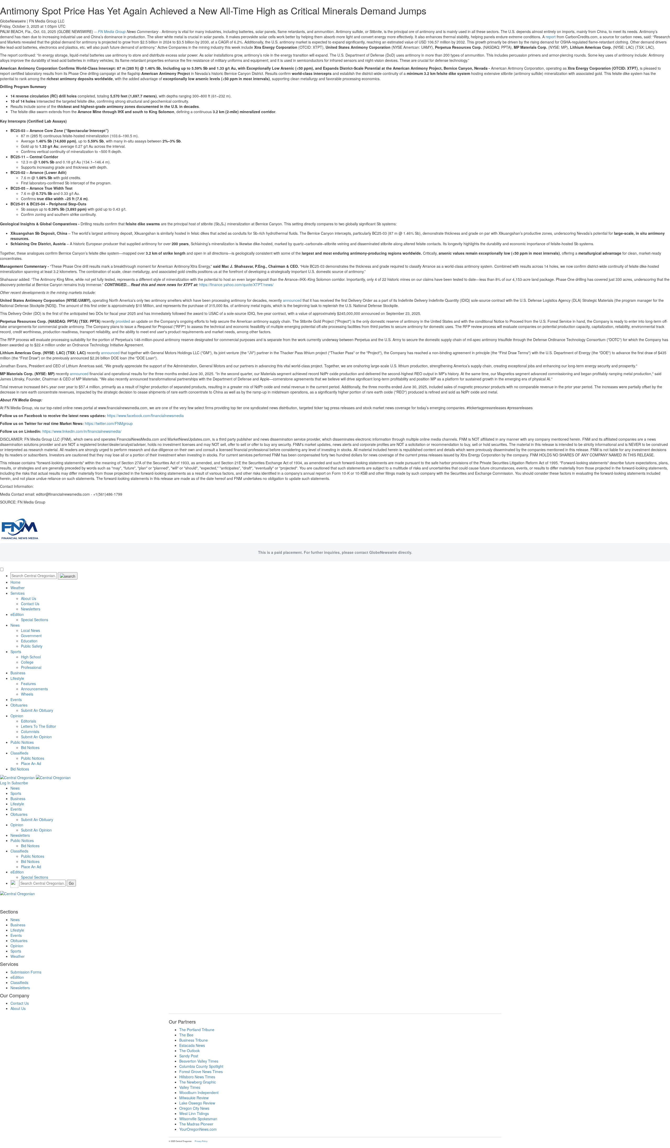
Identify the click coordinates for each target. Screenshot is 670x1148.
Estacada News (192, 1045)
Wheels (27, 694)
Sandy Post (188, 1055)
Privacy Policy (201, 1141)
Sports (15, 651)
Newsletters (30, 608)
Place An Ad (31, 763)
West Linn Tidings (194, 1113)
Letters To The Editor (38, 726)
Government (31, 635)
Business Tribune (193, 1040)
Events (16, 699)
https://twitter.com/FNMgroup (109, 423)
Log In (5, 782)
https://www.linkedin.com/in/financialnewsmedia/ (81, 431)
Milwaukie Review (194, 1097)
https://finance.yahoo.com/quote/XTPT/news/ (236, 284)
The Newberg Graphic (197, 1082)
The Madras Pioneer (196, 1124)
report (551, 36)
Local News (30, 630)
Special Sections (34, 619)
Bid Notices (30, 747)
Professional (31, 667)
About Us (28, 598)
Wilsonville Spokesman (198, 1118)
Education (29, 640)
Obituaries (18, 705)
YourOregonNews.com (198, 1129)
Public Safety (31, 646)
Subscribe (20, 782)
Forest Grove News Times (201, 1071)
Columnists (30, 731)
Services (17, 593)
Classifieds (19, 753)
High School (31, 656)
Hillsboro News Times (197, 1076)
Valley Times (189, 1087)
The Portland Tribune (196, 1029)
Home (15, 582)
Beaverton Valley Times (198, 1061)
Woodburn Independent (199, 1092)
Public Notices (22, 742)
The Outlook (189, 1050)
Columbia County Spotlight (201, 1066)
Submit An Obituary (37, 710)
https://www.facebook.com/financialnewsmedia (145, 415)
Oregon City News (194, 1108)
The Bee (186, 1034)
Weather (17, 587)
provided (123, 321)
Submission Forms (25, 972)
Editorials (28, 721)
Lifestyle (17, 678)
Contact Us (30, 603)
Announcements (34, 688)
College (27, 662)
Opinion (16, 715)
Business (17, 672)
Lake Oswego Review (197, 1103)
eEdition (17, 614)
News (15, 625)
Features (28, 683)
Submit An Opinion (36, 736)
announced (292, 300)
